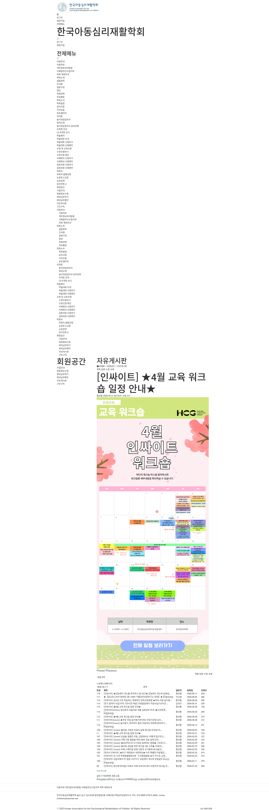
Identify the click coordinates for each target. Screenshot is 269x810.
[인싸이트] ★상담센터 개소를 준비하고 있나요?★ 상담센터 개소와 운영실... (137, 693)
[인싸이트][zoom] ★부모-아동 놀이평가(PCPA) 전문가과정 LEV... (133, 719)
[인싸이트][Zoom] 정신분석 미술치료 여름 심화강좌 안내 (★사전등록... (135, 709)
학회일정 (61, 103)
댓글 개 (101, 677)
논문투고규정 (63, 177)
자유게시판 (62, 203)
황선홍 (179, 693)
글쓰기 (100, 775)
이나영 (179, 696)
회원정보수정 (63, 193)
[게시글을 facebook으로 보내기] (111, 670)
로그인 (60, 17)
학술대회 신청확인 (65, 145)
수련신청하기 (63, 151)
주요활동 (61, 96)
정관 (59, 90)
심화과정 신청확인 (65, 167)
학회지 (60, 171)
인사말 (60, 84)
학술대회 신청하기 (65, 142)
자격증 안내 (62, 129)
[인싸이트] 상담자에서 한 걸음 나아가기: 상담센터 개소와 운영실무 (133, 759)
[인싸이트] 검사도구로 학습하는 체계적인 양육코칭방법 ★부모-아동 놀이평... (138, 700)
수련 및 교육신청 (64, 148)
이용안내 (61, 61)
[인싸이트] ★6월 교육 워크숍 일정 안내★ (122, 706)
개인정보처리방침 (64, 67)
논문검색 (61, 180)
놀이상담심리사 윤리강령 (68, 125)
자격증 (60, 116)
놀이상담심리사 (63, 119)
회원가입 (61, 20)
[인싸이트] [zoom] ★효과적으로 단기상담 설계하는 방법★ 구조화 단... (135, 742)
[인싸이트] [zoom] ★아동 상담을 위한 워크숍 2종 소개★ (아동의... (133, 746)
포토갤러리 (62, 113)
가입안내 (61, 190)
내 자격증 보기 (63, 132)
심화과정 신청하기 (65, 164)
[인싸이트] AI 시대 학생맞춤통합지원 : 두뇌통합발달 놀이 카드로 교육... (135, 755)
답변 (103, 369)
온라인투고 (62, 183)
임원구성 (61, 87)
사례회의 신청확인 (65, 161)
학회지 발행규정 (64, 174)
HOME (102, 366)
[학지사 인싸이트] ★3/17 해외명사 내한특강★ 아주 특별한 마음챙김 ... (135, 752)
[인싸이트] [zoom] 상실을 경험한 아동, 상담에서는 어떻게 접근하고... (134, 736)
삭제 (112, 369)
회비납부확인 (63, 200)
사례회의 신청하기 (65, 158)
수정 (108, 369)
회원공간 (61, 187)
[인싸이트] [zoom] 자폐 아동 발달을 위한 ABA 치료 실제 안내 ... (132, 739)
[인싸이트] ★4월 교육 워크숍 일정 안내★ (122, 733)
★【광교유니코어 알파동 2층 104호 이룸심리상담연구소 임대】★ (133, 696)
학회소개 (61, 77)
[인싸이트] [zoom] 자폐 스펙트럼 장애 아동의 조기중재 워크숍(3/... (133, 749)
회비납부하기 (63, 196)
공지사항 (61, 106)
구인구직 (61, 206)
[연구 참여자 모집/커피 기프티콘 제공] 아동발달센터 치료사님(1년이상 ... (136, 703)
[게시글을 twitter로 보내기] (101, 670)
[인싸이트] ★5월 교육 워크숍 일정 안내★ (122, 716)
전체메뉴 (61, 24)
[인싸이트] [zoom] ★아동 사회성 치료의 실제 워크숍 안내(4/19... (133, 729)
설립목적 (61, 80)
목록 (99, 369)
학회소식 (61, 100)
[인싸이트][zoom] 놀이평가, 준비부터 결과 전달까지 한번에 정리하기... (135, 723)
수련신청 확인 (63, 154)
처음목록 (107, 775)
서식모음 (61, 109)
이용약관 (61, 64)
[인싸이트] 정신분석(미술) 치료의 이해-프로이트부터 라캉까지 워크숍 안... (136, 766)
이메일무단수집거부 (65, 71)
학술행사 (61, 135)
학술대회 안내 (63, 138)
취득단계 (61, 122)
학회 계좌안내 (63, 74)
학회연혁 (61, 93)
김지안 (179, 703)
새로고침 (115, 775)
